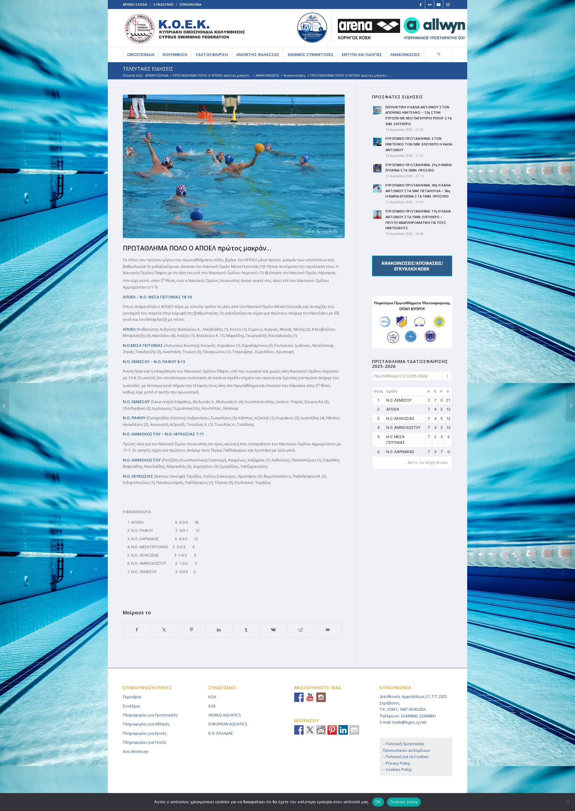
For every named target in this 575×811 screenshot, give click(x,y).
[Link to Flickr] (429, 4)
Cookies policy (404, 801)
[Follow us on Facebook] (299, 697)
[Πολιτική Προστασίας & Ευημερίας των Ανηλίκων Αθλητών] (312, 27)
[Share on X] (164, 629)
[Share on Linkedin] (343, 730)
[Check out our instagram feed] (321, 697)
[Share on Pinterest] (191, 629)
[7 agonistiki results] (235, 166)
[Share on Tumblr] (246, 629)
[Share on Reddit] (300, 629)
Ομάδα (391, 391)
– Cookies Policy (397, 769)
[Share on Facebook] (136, 629)
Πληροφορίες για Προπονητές (150, 715)
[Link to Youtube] (438, 4)
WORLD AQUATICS (224, 715)
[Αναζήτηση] (438, 54)
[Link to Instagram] (447, 4)
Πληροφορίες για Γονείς (144, 742)
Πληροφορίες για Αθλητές (146, 724)
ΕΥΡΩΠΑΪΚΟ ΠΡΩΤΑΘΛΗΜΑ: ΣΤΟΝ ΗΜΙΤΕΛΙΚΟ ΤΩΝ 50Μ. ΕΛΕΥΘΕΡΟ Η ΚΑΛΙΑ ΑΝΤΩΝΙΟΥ (418, 144)
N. (435, 391)
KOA (212, 696)
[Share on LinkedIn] (218, 629)
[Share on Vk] (273, 629)
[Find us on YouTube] (310, 697)
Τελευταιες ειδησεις (148, 69)
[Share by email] (354, 730)
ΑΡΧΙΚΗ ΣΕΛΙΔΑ (135, 4)
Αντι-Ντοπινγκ (136, 751)
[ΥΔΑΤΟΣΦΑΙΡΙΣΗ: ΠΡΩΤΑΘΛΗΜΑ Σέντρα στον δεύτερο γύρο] (570, 405)
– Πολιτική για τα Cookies (406, 756)
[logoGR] (184, 28)
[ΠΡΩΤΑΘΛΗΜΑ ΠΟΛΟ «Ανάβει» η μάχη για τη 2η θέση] (4, 405)
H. (441, 391)
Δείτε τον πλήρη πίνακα (427, 463)
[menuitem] (140, 54)
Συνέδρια (131, 706)
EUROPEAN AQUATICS (227, 724)
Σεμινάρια (132, 696)
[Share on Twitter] (310, 730)
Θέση (378, 391)
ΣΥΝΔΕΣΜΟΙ (163, 4)
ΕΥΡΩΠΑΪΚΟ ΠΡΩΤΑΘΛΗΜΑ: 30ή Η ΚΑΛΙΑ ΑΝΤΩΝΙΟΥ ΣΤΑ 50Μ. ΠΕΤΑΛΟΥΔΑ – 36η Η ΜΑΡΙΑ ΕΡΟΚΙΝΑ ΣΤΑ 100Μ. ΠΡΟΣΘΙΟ (418, 191)
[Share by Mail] (327, 629)
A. (429, 391)
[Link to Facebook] (420, 4)
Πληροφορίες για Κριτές (145, 733)
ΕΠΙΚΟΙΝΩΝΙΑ (190, 4)
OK (378, 801)
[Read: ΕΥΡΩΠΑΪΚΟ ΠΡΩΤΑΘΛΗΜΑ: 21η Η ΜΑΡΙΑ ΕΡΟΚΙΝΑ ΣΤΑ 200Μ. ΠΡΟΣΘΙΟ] (377, 168)
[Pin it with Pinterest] (332, 730)
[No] (568, 802)
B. (448, 391)
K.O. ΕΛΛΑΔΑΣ (220, 733)
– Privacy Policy (396, 763)
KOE (212, 706)
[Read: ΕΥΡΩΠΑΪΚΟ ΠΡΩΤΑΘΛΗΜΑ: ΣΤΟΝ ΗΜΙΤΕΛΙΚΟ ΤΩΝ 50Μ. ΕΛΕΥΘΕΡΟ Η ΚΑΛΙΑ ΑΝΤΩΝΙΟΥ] (377, 141)
